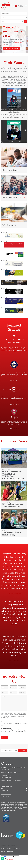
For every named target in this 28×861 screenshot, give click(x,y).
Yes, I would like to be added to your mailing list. (13, 724)
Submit (4, 737)
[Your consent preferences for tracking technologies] (5, 858)
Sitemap (3, 848)
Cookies (15, 848)
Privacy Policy (9, 848)
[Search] (25, 21)
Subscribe (23, 750)
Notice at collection (7, 859)
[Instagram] (1, 762)
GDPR (18, 848)
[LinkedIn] (3, 762)
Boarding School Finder (6, 786)
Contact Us (6, 796)
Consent (3, 722)
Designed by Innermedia (7, 851)
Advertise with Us (5, 790)
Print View (3, 780)
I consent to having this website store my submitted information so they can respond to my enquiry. (13, 731)
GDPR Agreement (6, 728)
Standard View (10, 780)
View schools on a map (11, 48)
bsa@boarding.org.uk (6, 777)
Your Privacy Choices (12, 857)
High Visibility (18, 780)
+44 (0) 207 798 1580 (6, 776)
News (2, 788)
